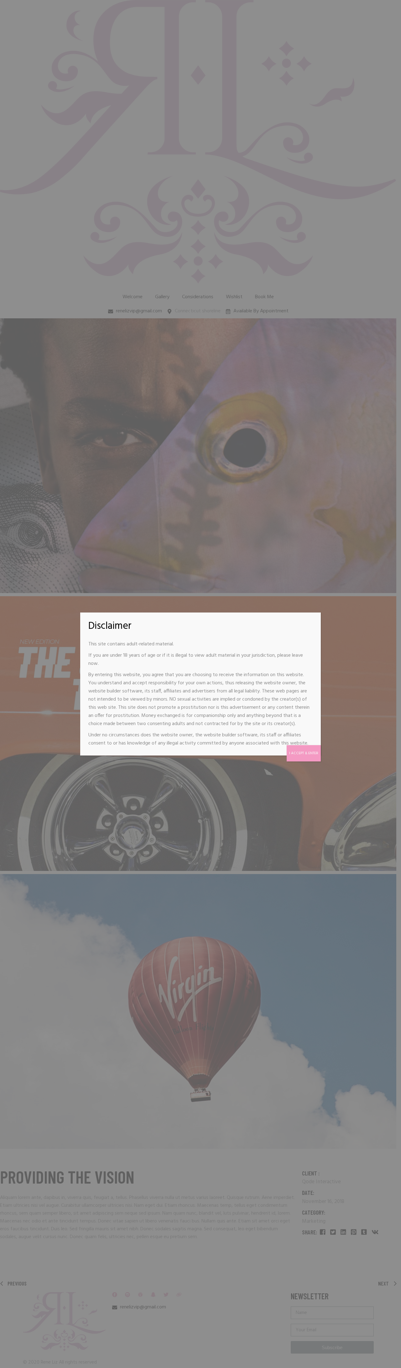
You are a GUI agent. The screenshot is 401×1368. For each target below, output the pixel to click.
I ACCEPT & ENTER (303, 753)
